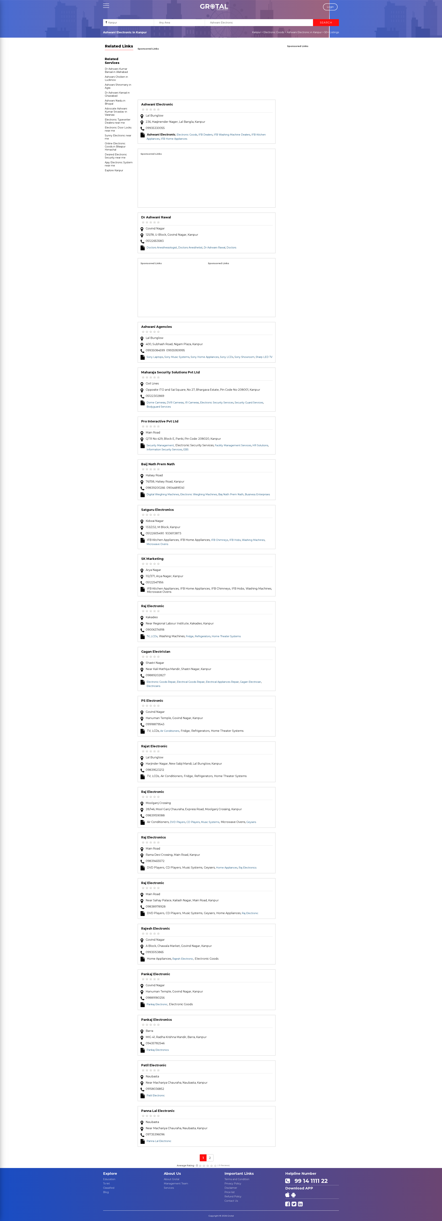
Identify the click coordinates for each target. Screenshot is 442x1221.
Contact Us (231, 1200)
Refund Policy (232, 1196)
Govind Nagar (155, 228)
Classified (108, 1187)
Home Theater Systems (226, 636)
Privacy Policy (232, 1183)
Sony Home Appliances (205, 357)
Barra (149, 1030)
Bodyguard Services (159, 406)
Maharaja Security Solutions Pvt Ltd (170, 372)
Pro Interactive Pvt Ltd (159, 421)
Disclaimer (230, 1187)
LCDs (154, 636)
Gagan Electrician (155, 652)
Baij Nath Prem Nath (158, 464)
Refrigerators (202, 636)
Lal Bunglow (154, 115)
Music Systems (210, 822)
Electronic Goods (273, 32)
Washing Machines (253, 540)
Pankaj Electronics (156, 1020)
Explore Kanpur (114, 170)
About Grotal (171, 1179)
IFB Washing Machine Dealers (232, 134)
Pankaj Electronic (155, 974)
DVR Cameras (175, 402)
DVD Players (177, 822)
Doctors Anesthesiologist (162, 247)
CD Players (193, 822)
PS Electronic (152, 701)
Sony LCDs (226, 357)
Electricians (153, 686)
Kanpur (256, 32)
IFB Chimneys (219, 540)
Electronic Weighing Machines (198, 494)
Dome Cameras (156, 402)
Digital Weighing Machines (163, 494)
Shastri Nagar (155, 662)
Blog (106, 1192)
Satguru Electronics (157, 510)
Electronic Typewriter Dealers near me (117, 121)
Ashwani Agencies (156, 327)
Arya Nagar (153, 570)
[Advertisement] (207, 75)
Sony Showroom (244, 357)
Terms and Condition (236, 1179)
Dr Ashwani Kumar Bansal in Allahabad (116, 70)
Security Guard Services (249, 402)
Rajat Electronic (154, 746)
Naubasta (152, 1076)
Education (109, 1179)
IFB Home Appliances (174, 138)
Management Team (176, 1183)
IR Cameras (192, 402)
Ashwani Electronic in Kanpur (304, 32)
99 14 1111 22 (309, 1180)
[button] (214, 7)
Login (330, 6)
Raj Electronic (152, 606)
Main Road (153, 432)
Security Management (160, 445)
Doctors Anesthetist (190, 247)
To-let (106, 1183)
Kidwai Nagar (155, 521)
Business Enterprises (257, 494)
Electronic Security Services (216, 402)
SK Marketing (152, 559)
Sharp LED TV (264, 357)
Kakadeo (152, 617)
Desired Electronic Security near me (116, 156)
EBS (186, 449)
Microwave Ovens (157, 544)
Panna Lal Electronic (158, 1111)
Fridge (190, 636)
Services (169, 1187)
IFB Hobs (235, 540)
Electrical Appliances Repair (222, 681)
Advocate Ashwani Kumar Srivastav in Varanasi (116, 111)
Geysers (251, 822)
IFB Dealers (205, 134)
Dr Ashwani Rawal (156, 217)
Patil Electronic (153, 1065)
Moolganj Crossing (158, 803)
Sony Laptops (155, 357)
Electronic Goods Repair (161, 681)
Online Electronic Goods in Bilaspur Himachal (115, 146)
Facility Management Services (233, 445)
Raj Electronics (153, 837)
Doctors (231, 247)
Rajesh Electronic (155, 928)
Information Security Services (164, 449)
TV (148, 636)
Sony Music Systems (176, 357)
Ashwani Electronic (157, 104)
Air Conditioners (169, 730)
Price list (229, 1192)
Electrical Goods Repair (191, 681)
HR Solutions (260, 445)
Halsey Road (154, 475)
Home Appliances (226, 867)
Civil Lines (152, 383)
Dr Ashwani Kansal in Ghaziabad (117, 94)
